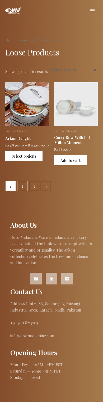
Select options (24, 156)
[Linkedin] (67, 278)
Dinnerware (28, 39)
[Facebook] (36, 278)
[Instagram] (51, 278)
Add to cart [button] (70, 160)
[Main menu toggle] (92, 10)
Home (10, 39)
